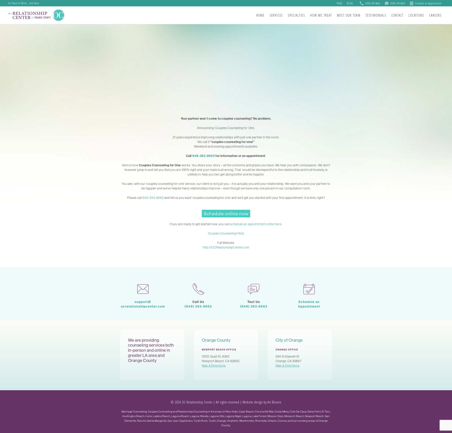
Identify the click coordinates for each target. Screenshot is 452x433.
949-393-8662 (203, 156)
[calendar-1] (309, 289)
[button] (444, 15)
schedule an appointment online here (255, 224)
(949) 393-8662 (198, 306)
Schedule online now (226, 213)
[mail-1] (143, 289)
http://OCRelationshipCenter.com (226, 247)
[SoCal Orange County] (37, 15)
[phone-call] (198, 289)
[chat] (254, 289)
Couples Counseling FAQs (226, 233)
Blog (350, 3)
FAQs (339, 3)
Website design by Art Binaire (262, 402)
